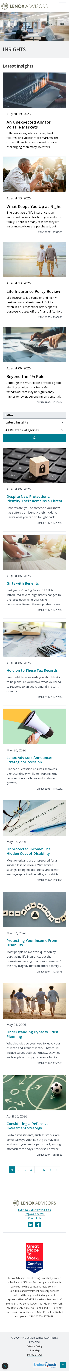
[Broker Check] (45, 1364)
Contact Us (34, 1218)
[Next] (50, 1169)
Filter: (9, 415)
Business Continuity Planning (34, 1209)
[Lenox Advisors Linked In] (30, 1224)
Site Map (35, 1350)
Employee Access (35, 1214)
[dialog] (5, 1366)
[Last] (56, 1169)
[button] (63, 1365)
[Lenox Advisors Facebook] (38, 1224)
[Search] (34, 438)
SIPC (19, 1303)
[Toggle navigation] (62, 6)
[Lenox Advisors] (24, 6)
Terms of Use (34, 1354)
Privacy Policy (34, 1346)
